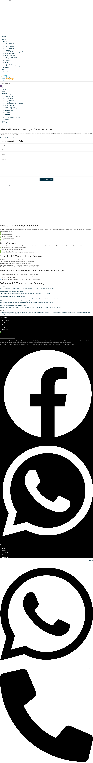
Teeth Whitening (9, 59)
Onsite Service (9, 64)
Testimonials (5, 67)
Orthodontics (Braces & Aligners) (14, 52)
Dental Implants (9, 45)
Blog (3, 69)
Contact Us (5, 71)
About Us (4, 38)
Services (4, 41)
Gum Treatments (9, 48)
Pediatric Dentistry (10, 55)
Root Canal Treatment (11, 57)
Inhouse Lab (8, 62)
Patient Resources (10, 53)
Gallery (4, 39)
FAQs (16, 314)
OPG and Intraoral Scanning (12, 66)
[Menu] (0, 74)
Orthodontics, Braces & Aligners (59, 312)
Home (4, 36)
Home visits (8, 60)
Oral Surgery (8, 50)
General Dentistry (9, 46)
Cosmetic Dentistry (10, 43)
